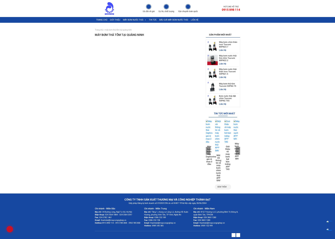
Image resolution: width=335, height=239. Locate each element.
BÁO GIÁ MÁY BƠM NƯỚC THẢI (173, 20)
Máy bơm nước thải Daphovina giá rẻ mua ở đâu (211, 155)
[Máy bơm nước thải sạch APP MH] (237, 130)
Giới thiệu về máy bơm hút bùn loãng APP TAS (227, 157)
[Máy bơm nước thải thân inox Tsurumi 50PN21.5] (212, 73)
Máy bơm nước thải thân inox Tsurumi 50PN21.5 (228, 71)
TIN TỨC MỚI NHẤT (224, 113)
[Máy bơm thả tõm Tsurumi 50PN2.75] (212, 86)
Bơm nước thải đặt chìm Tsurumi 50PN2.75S (227, 98)
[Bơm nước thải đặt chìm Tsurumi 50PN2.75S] (212, 100)
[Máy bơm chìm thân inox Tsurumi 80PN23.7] (212, 46)
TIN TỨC (153, 20)
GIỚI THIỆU (115, 20)
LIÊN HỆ (194, 20)
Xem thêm (222, 187)
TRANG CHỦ (101, 20)
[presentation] (208, 151)
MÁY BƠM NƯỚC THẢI (133, 20)
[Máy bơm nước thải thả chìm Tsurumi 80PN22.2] (212, 59)
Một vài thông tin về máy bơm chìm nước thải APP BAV (218, 168)
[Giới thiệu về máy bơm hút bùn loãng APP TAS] (227, 131)
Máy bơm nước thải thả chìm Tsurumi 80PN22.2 (228, 58)
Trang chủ (99, 30)
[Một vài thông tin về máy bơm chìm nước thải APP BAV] (218, 136)
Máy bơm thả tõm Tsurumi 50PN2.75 (227, 85)
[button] (145, 20)
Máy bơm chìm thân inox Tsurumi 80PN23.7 (228, 44)
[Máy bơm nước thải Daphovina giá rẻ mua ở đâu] (209, 131)
